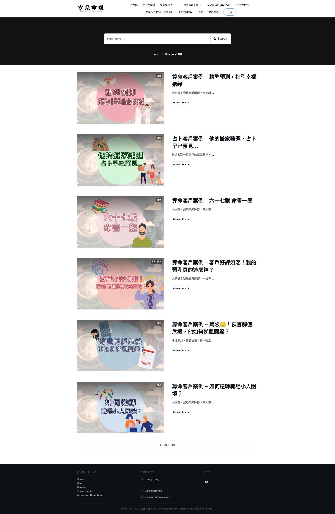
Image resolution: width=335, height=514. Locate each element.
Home (80, 479)
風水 (159, 261)
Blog (80, 483)
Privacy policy (85, 491)
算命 (159, 76)
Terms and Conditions (90, 495)
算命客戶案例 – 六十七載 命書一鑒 (212, 200)
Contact (81, 487)
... (213, 92)
